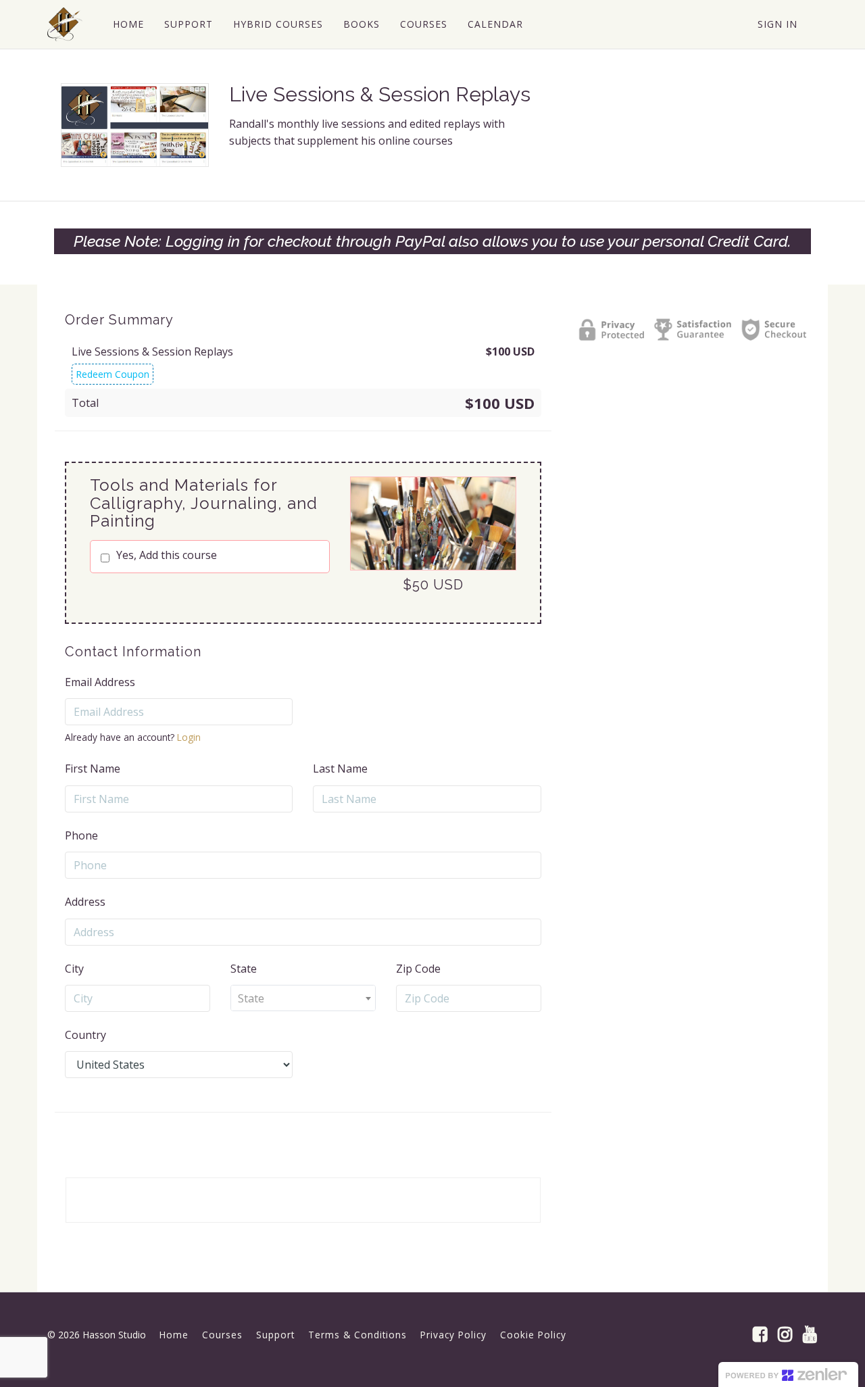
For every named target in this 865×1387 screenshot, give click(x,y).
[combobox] (303, 998)
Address (85, 901)
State (243, 968)
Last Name (340, 768)
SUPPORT (188, 24)
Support (275, 1334)
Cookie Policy (533, 1334)
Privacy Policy (453, 1334)
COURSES (423, 24)
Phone (81, 835)
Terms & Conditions (357, 1334)
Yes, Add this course (166, 555)
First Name (92, 768)
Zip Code (418, 968)
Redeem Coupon (112, 374)
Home (174, 1334)
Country (85, 1034)
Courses (222, 1334)
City (74, 968)
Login (189, 737)
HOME (128, 24)
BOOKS (361, 24)
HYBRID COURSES (278, 24)
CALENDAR (495, 24)
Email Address (100, 682)
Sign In (777, 24)
